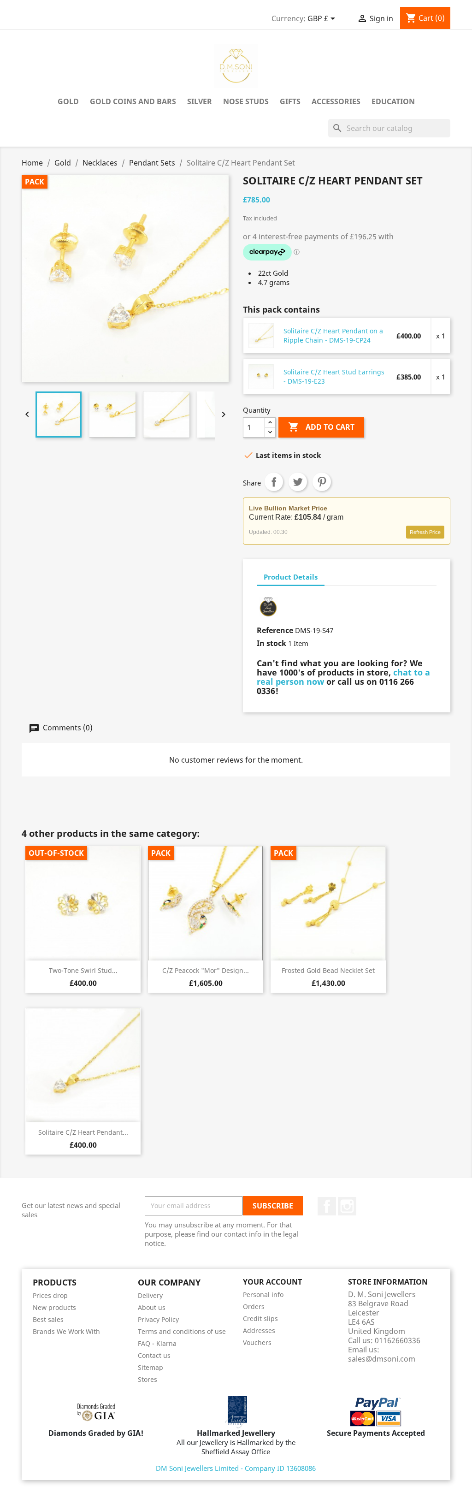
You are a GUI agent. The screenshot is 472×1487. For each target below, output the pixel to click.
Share (274, 482)
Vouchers (257, 1342)
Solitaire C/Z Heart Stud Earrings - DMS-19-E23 (333, 376)
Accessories (336, 101)
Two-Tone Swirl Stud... (83, 970)
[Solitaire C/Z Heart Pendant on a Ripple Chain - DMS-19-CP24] (261, 335)
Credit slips (260, 1318)
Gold (68, 101)
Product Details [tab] (291, 576)
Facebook (327, 1206)
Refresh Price (425, 532)
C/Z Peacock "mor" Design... (205, 970)
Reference (275, 630)
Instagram (347, 1206)
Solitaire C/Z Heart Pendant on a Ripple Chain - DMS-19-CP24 (333, 335)
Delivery (150, 1295)
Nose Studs (246, 101)
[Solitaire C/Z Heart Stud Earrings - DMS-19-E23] (261, 376)
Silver (199, 101)
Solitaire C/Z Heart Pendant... (83, 1132)
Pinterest (322, 482)
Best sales (48, 1319)
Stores (147, 1379)
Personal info (263, 1294)
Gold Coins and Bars (133, 101)
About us (151, 1307)
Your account (272, 1282)
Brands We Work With (66, 1331)
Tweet (298, 482)
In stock (271, 643)
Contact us (154, 1355)
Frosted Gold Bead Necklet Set (328, 970)
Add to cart (321, 426)
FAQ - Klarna (157, 1343)
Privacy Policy (158, 1319)
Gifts (290, 101)
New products (54, 1307)
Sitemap (150, 1367)
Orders (254, 1306)
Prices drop (50, 1295)
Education (393, 101)
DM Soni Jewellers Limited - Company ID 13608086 (236, 1468)
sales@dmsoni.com (381, 1359)
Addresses (259, 1330)
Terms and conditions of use (182, 1331)
